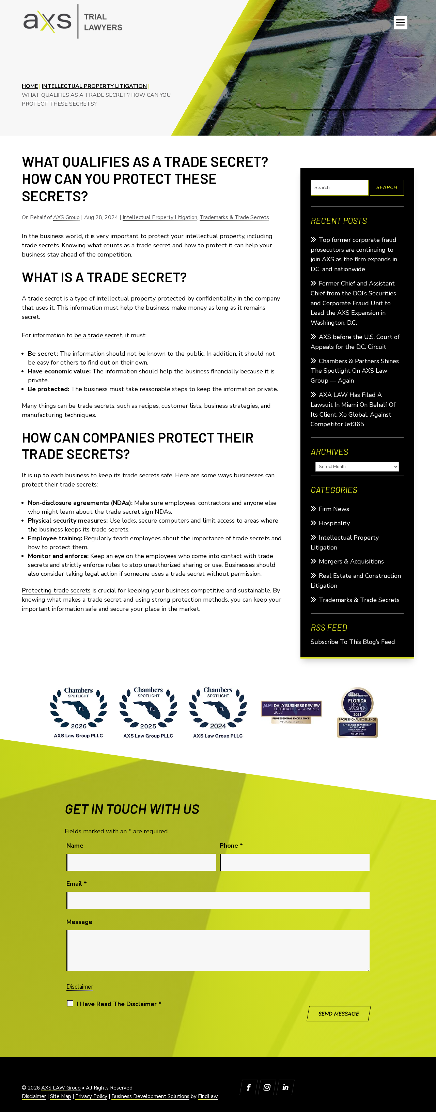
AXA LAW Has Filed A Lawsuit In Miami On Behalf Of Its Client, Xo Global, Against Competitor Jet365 (353, 409)
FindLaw (208, 1096)
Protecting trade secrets (56, 590)
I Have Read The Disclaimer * (119, 1004)
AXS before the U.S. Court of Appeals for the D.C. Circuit (355, 342)
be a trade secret (98, 335)
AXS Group (66, 217)
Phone (231, 845)
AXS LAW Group (61, 1087)
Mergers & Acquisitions (351, 561)
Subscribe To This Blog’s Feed (353, 642)
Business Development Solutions (150, 1096)
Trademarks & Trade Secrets (234, 217)
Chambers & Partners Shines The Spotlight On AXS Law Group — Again (355, 371)
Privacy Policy (91, 1096)
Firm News (334, 509)
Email (76, 884)
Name (74, 845)
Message (79, 922)
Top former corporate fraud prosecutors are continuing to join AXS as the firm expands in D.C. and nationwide (354, 254)
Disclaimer (79, 987)
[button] (400, 22)
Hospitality (334, 523)
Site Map (60, 1096)
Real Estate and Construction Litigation (356, 581)
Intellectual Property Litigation (160, 217)
